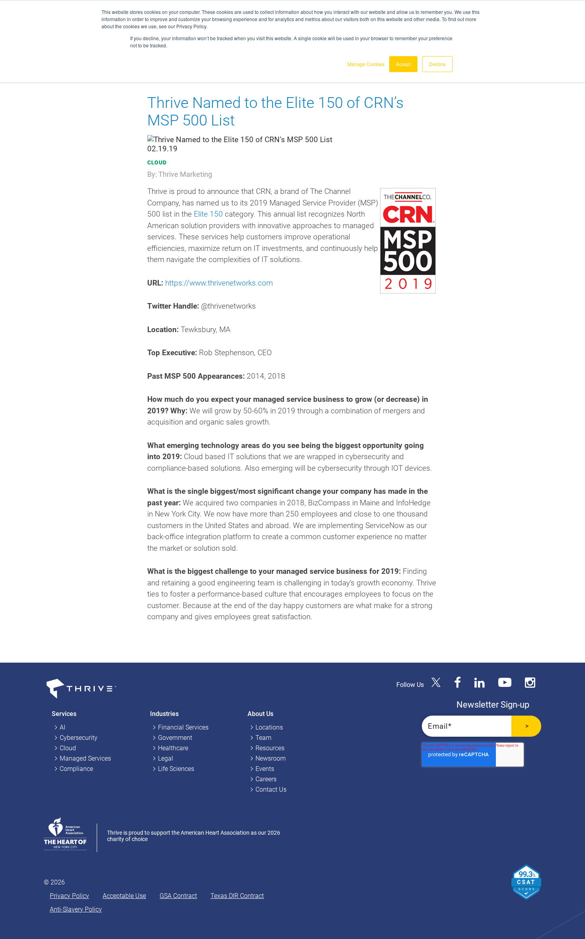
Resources (270, 748)
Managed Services (85, 758)
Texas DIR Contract (237, 896)
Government (175, 737)
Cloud (157, 162)
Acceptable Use (124, 896)
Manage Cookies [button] (365, 64)
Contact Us (271, 789)
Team (263, 737)
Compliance (76, 769)
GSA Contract (178, 896)
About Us (260, 714)
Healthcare (173, 748)
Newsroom (270, 758)
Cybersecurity (79, 737)
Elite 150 (208, 214)
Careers (266, 779)
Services (64, 714)
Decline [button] (437, 64)
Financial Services (183, 727)
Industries (164, 714)
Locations (269, 727)
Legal (165, 758)
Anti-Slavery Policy (76, 909)
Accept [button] (403, 64)
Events (264, 769)
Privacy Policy (69, 896)
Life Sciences (176, 769)
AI (62, 727)
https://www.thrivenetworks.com (219, 283)
